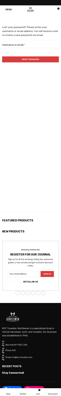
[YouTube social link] (33, 293)
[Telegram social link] (37, 3)
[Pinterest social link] (30, 3)
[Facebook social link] (23, 3)
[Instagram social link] (28, 293)
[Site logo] (30, 9)
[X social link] (27, 3)
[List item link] (30, 350)
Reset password (30, 59)
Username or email (13, 44)
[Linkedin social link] (34, 3)
